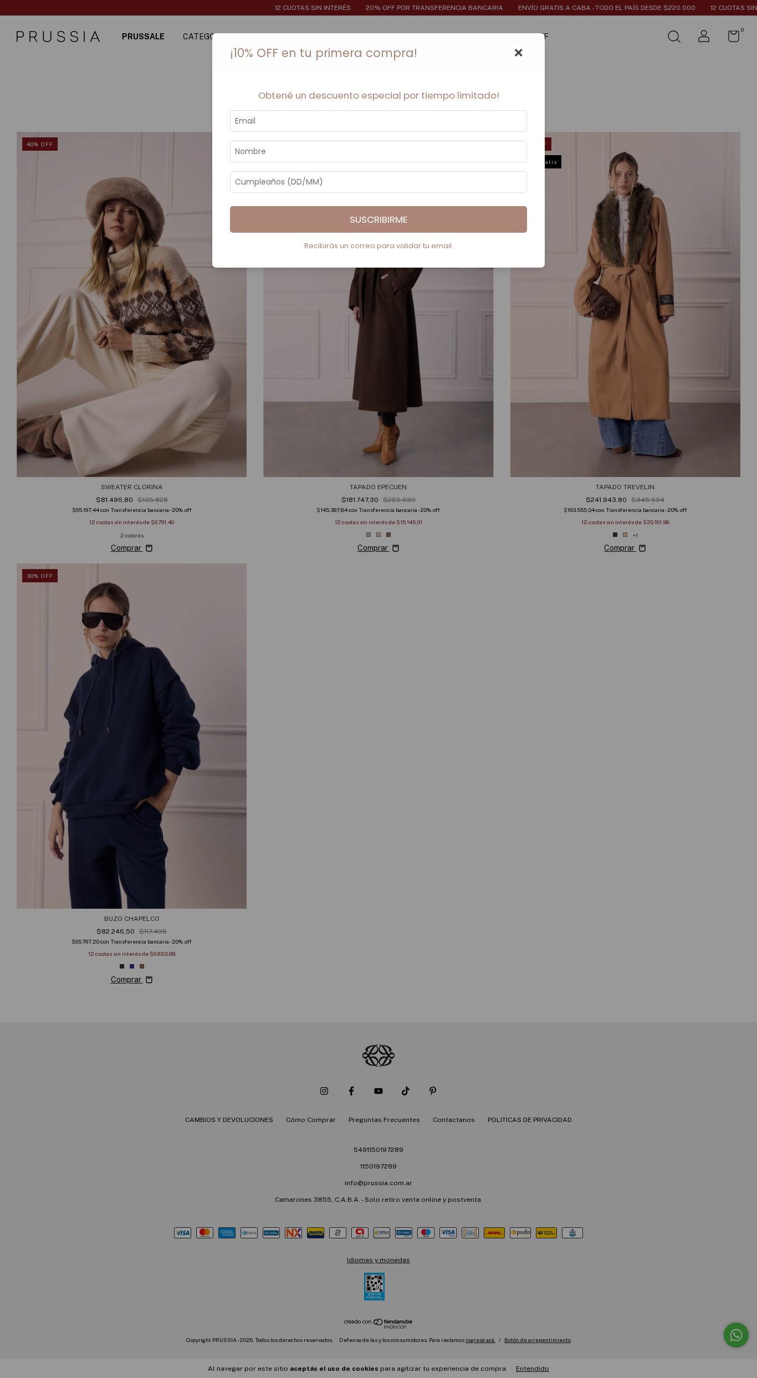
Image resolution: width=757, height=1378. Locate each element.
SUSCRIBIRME (378, 219)
